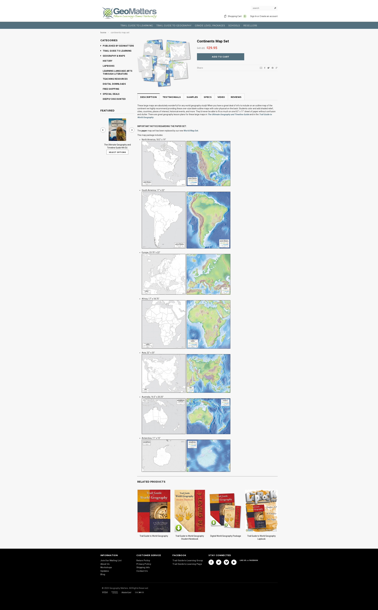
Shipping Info (143, 567)
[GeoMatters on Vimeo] (226, 562)
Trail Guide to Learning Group (187, 560)
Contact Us (142, 571)
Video (221, 97)
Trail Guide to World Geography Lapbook (261, 537)
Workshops (106, 567)
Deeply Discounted (114, 99)
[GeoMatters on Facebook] (211, 562)
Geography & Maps (114, 56)
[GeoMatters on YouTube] (234, 562)
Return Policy (143, 560)
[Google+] (277, 68)
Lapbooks (109, 66)
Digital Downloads (114, 84)
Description (148, 97)
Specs (208, 97)
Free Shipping (111, 89)
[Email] (261, 68)
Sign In (253, 16)
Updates (104, 571)
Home (103, 32)
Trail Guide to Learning (117, 51)
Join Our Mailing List (111, 560)
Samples (192, 97)
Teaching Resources (115, 79)
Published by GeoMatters (118, 46)
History (107, 61)
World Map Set (191, 130)
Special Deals (111, 94)
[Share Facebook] (264, 68)
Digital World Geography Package (225, 536)
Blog (102, 574)
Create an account (269, 16)
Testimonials (172, 97)
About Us (105, 564)
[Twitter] (268, 68)
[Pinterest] (272, 68)
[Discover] (139, 592)
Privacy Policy (143, 564)
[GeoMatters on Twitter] (218, 562)
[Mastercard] (126, 592)
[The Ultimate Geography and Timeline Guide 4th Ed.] (117, 129)
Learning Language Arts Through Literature (117, 72)
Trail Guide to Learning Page (187, 564)
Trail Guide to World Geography (154, 536)
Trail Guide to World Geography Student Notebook (189, 537)
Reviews (236, 97)
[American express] (114, 592)
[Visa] (105, 592)
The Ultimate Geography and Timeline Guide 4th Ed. (117, 146)
